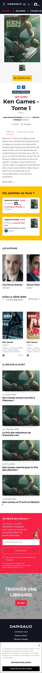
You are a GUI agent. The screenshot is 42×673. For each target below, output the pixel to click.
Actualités (21, 11)
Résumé (10, 132)
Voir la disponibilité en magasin (15, 228)
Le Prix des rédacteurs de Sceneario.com (16, 434)
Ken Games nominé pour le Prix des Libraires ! (20, 468)
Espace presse (21, 636)
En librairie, (14, 224)
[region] (21, 657)
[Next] (35, 271)
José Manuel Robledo (12, 117)
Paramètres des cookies (21, 662)
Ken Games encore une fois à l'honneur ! (18, 399)
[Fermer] (39, 645)
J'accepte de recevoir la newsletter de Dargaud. (20, 558)
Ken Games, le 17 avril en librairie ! (20, 503)
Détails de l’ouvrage (25, 132)
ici (22, 567)
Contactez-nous (21, 632)
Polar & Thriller (21, 92)
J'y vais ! (21, 603)
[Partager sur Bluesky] (18, 87)
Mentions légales (21, 639)
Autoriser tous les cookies (21, 669)
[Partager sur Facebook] (23, 87)
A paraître (6, 11)
